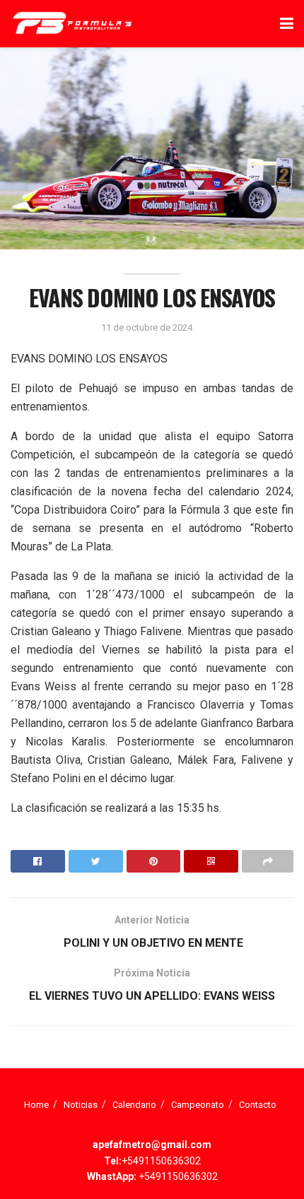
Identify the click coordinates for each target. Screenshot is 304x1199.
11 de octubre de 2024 (146, 327)
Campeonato (197, 1104)
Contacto (257, 1104)
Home (36, 1104)
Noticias (81, 1104)
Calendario (134, 1104)
